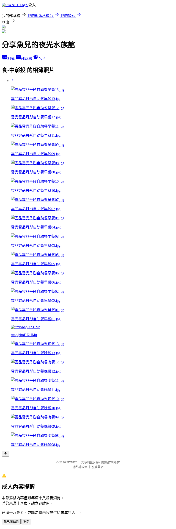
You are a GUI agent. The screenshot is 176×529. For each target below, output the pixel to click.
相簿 (11, 59)
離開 (26, 521)
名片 (42, 59)
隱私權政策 (79, 467)
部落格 (27, 59)
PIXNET (71, 462)
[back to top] (5, 454)
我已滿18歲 (11, 521)
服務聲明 (98, 467)
